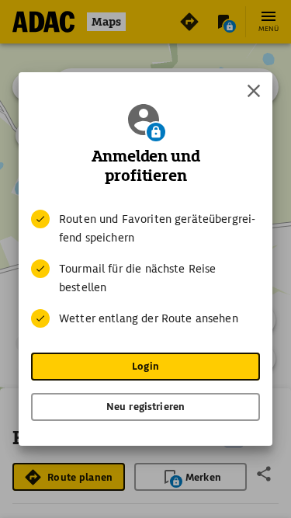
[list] (145, 269)
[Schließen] (253, 91)
